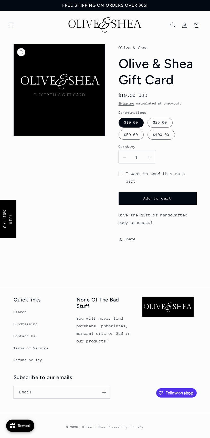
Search (20, 312)
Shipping (126, 103)
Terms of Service (31, 348)
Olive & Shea (94, 427)
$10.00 (131, 122)
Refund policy (28, 360)
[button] (11, 25)
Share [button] (130, 239)
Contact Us (25, 336)
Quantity (127, 147)
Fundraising (26, 324)
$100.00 (161, 135)
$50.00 (131, 135)
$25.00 (160, 122)
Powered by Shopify (126, 427)
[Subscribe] (104, 392)
